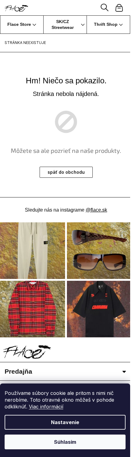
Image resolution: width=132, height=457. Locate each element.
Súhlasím (65, 442)
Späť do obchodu (66, 172)
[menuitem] (21, 25)
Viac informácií (46, 406)
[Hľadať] (105, 8)
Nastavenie (65, 422)
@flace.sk (96, 210)
